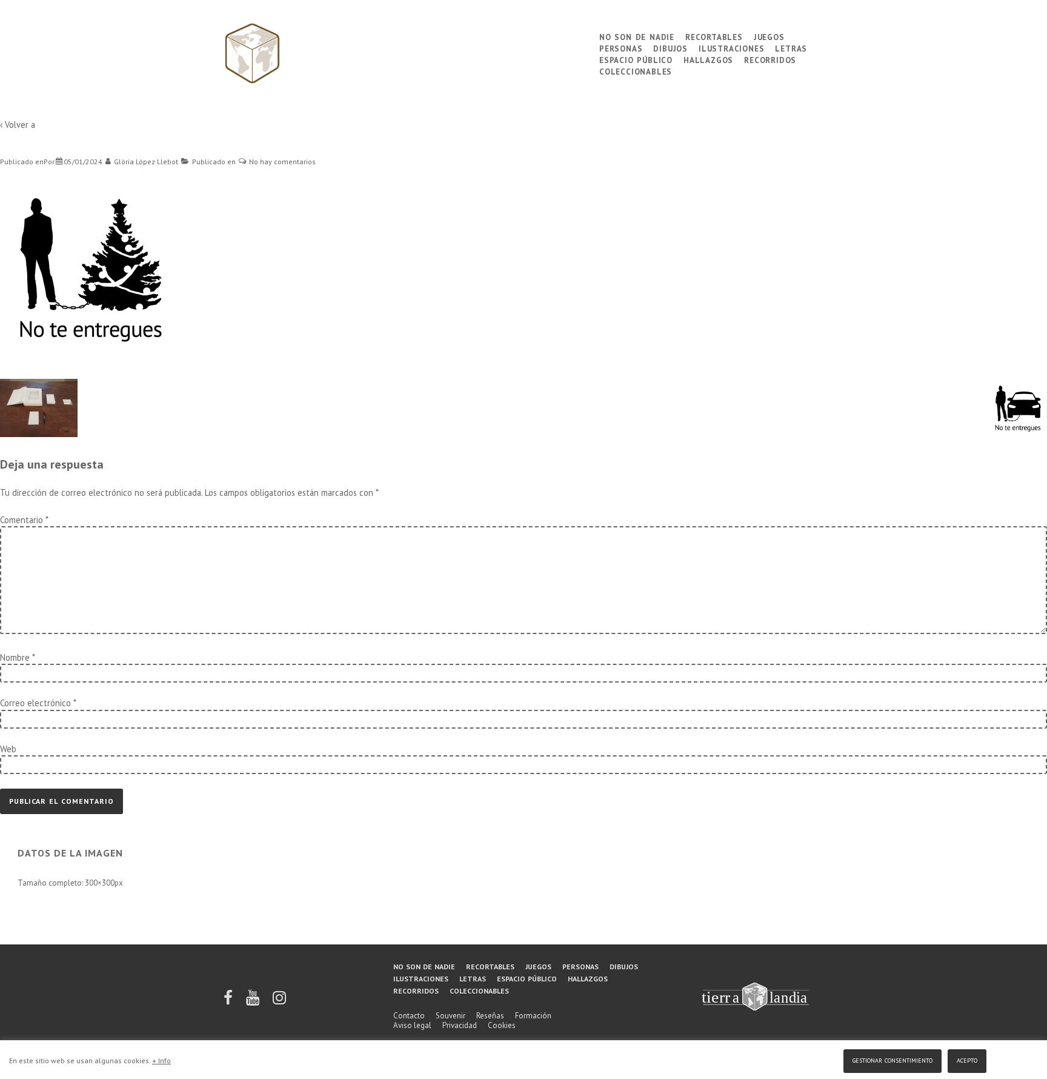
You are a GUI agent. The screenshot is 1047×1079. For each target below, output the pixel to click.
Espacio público (636, 59)
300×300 (100, 883)
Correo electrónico (35, 703)
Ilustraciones (731, 47)
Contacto (409, 1016)
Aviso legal (412, 1025)
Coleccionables (635, 70)
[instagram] (279, 1002)
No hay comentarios (282, 161)
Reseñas (490, 1016)
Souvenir (450, 1016)
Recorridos (770, 59)
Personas (620, 47)
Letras (791, 47)
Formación (533, 1016)
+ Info (161, 1060)
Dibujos (670, 47)
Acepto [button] (967, 1059)
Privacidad (459, 1025)
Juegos (769, 36)
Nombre (15, 657)
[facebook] (229, 1002)
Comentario (24, 520)
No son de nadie (636, 36)
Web (8, 749)
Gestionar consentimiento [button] (892, 1059)
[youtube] (253, 1002)
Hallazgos (708, 59)
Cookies (502, 1025)
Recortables (714, 36)
